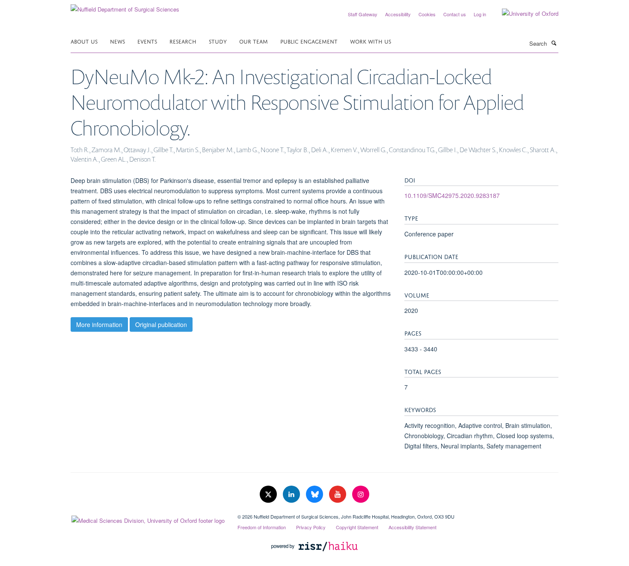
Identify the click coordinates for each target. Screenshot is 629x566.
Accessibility (398, 14)
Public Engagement (309, 41)
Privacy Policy (311, 527)
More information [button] (99, 324)
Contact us (454, 14)
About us (84, 41)
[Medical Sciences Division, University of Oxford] (148, 518)
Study (218, 41)
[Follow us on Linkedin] (292, 494)
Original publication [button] (161, 324)
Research (182, 41)
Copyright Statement (357, 527)
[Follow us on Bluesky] (315, 494)
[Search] (553, 42)
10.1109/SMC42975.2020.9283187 (452, 195)
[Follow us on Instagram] (360, 494)
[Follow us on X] (269, 494)
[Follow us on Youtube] (338, 494)
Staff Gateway (362, 14)
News (117, 41)
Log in (480, 14)
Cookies (427, 14)
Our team (253, 41)
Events (147, 41)
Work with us (370, 41)
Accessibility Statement (412, 527)
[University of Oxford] (523, 14)
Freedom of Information (261, 527)
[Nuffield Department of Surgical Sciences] (125, 6)
